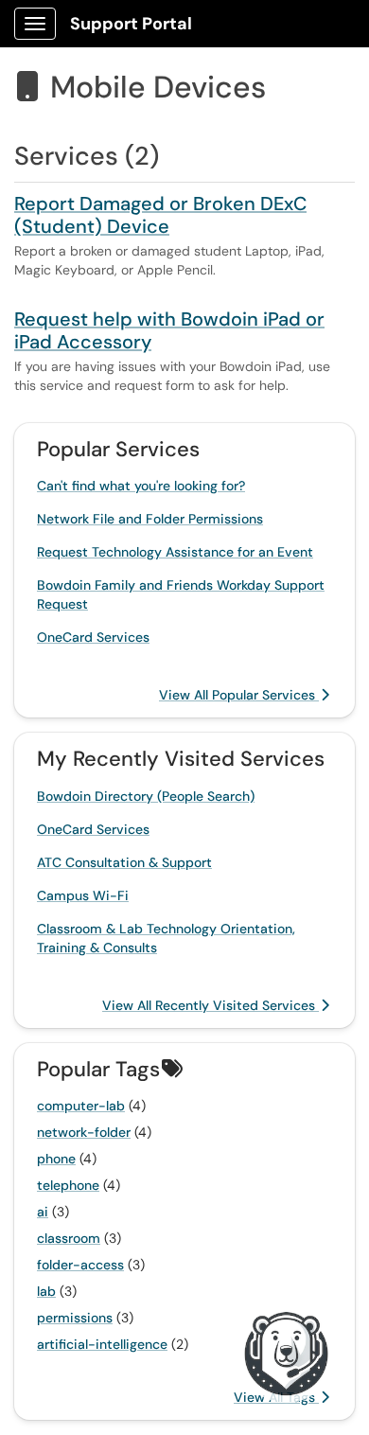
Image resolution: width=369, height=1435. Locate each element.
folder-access (80, 1264)
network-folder (84, 1132)
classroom (68, 1238)
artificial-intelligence (102, 1344)
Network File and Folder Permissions (150, 518)
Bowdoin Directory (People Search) (146, 796)
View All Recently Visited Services (210, 1005)
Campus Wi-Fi (83, 895)
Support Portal (131, 23)
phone (56, 1158)
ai (42, 1211)
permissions (75, 1317)
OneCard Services (93, 637)
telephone (68, 1185)
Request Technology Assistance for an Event (175, 551)
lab (46, 1291)
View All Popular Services (239, 694)
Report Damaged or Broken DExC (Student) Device (160, 215)
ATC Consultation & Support (124, 862)
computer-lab (81, 1105)
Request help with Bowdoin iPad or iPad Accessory (169, 330)
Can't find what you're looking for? (141, 485)
